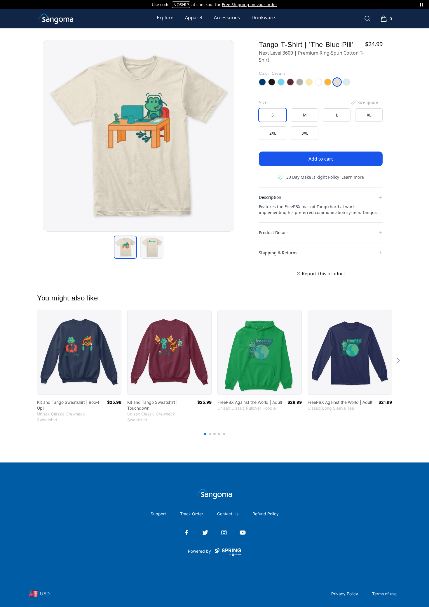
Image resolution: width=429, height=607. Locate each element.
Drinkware (263, 17)
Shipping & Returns (278, 252)
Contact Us (227, 513)
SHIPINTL (189, 4)
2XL (272, 133)
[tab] (125, 247)
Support (158, 513)
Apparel (193, 17)
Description (270, 197)
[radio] (272, 115)
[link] (79, 352)
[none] (364, 102)
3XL (304, 133)
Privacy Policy (344, 593)
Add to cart (320, 159)
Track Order (191, 513)
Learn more (352, 177)
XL (369, 115)
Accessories (227, 17)
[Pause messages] (421, 5)
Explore (165, 17)
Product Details (274, 232)
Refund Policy (265, 513)
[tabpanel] (138, 136)
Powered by (199, 551)
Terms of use (384, 593)
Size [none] (263, 102)
